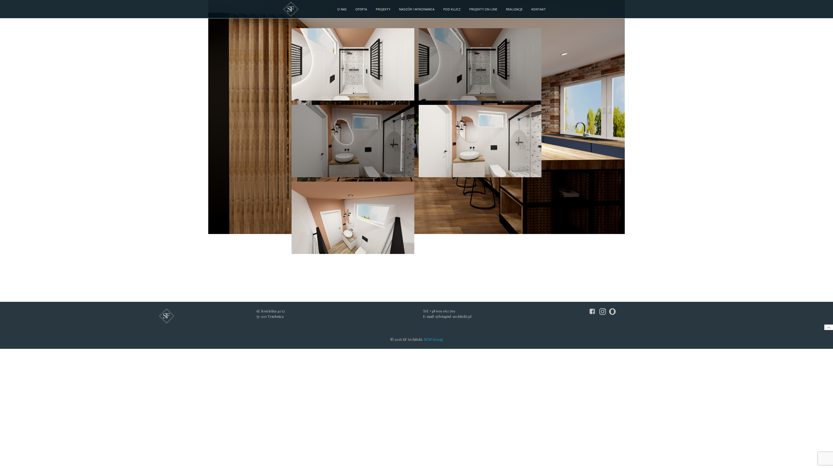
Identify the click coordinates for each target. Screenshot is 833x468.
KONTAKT (538, 9)
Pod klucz (452, 9)
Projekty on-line (483, 9)
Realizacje (514, 9)
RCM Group (433, 339)
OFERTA (361, 9)
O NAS (342, 9)
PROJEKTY (383, 9)
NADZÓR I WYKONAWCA (417, 9)
